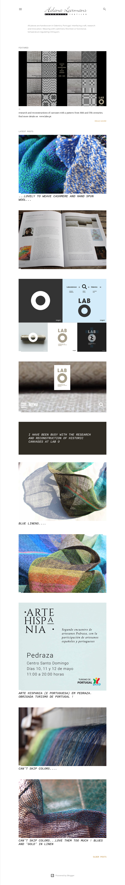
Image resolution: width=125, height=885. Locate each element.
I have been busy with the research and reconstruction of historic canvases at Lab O (60, 438)
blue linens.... (32, 523)
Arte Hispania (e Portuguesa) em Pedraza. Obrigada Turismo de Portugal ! (55, 695)
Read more (100, 121)
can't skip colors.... (38, 768)
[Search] (104, 8)
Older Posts (99, 857)
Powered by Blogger (64, 875)
